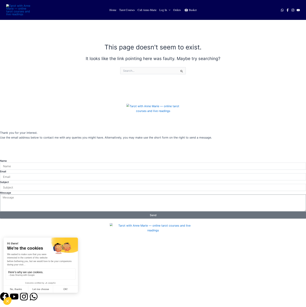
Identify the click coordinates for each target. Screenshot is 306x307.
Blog (7, 283)
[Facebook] (287, 10)
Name (3, 160)
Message (5, 192)
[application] (169, 10)
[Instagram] (292, 10)
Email (3, 171)
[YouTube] (298, 10)
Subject (4, 182)
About (8, 275)
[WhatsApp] (282, 10)
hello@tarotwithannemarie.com (21, 147)
